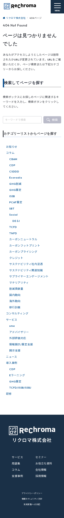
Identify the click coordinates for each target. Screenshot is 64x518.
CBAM (13, 159)
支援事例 (17, 476)
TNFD (13, 233)
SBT (11, 208)
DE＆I (16, 221)
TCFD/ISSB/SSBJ (20, 387)
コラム (10, 153)
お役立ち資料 (43, 463)
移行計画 (14, 307)
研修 (9, 394)
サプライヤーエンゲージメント (29, 276)
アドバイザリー (19, 332)
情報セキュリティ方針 (32, 499)
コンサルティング (17, 313)
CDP (12, 165)
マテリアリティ (19, 282)
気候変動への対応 (32, 504)
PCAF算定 (15, 202)
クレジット (16, 258)
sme (12, 325)
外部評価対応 (17, 338)
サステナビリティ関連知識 (26, 270)
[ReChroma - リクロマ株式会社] (20, 6)
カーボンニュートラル (23, 239)
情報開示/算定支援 (21, 344)
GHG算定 (15, 190)
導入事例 (11, 363)
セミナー (41, 457)
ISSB (12, 196)
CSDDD (14, 171)
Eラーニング (17, 375)
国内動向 (14, 295)
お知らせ (11, 146)
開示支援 (14, 350)
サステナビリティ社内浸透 (26, 264)
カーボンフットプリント (24, 245)
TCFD (13, 227)
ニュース (11, 356)
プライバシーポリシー (32, 493)
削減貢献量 (16, 288)
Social (13, 214)
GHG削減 (15, 183)
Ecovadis (15, 177)
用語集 (16, 463)
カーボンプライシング (23, 251)
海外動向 (14, 301)
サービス (11, 319)
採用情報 (41, 476)
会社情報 (41, 469)
